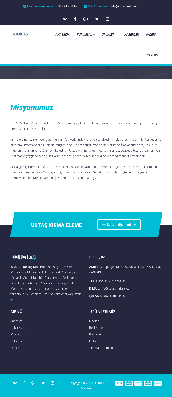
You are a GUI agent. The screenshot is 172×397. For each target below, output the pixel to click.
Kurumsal (84, 34)
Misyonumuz (18, 334)
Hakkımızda (18, 328)
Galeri (151, 34)
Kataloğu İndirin (121, 224)
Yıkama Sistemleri (101, 348)
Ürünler (108, 34)
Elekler (93, 341)
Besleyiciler (96, 328)
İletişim (152, 55)
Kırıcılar (94, 321)
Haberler (131, 34)
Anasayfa (63, 34)
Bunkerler (95, 334)
